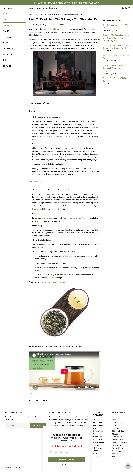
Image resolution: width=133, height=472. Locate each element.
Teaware (14, 25)
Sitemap (115, 420)
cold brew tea (75, 218)
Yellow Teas (97, 434)
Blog (5, 60)
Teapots (96, 451)
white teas (48, 218)
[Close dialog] (88, 428)
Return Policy (117, 440)
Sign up (38, 8)
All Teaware (97, 448)
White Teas (97, 437)
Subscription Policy (119, 442)
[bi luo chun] (64, 339)
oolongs (85, 206)
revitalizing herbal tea (52, 136)
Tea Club (115, 425)
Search (115, 417)
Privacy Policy (117, 445)
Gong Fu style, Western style (61, 29)
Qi (94, 121)
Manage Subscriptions (50, 8)
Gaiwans (96, 454)
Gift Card (115, 428)
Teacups (96, 456)
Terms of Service (118, 448)
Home (6, 14)
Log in (31, 8)
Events (115, 457)
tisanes (35, 209)
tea (38, 39)
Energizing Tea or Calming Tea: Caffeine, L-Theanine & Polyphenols (115, 68)
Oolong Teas (98, 431)
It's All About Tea (40, 14)
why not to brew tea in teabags (52, 282)
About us (7, 37)
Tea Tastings (8, 48)
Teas (14, 20)
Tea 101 (14, 31)
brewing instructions (41, 394)
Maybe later (66, 464)
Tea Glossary (117, 423)
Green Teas (97, 439)
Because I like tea (66, 459)
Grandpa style (90, 29)
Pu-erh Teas (98, 423)
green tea (94, 127)
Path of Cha (21, 467)
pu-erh (78, 148)
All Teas (96, 420)
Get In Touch (117, 451)
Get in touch (8, 54)
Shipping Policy (118, 431)
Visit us (6, 43)
